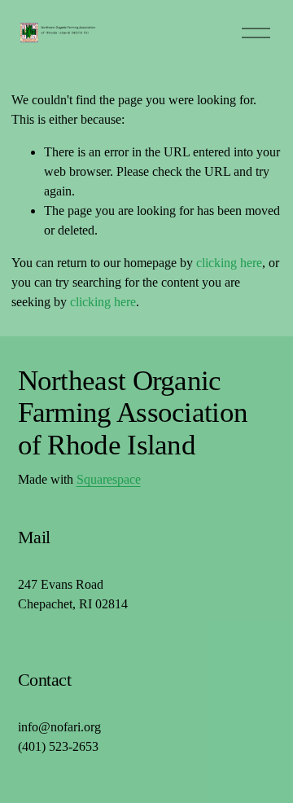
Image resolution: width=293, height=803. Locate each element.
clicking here (229, 263)
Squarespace (109, 479)
